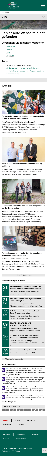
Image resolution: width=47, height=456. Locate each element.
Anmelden (6, 434)
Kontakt (17, 420)
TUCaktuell (7, 86)
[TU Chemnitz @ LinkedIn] (20, 410)
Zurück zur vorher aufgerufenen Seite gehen (23, 68)
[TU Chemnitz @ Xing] (27, 410)
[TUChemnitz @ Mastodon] (35, 410)
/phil (8, 53)
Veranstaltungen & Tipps (13, 281)
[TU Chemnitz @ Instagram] (13, 410)
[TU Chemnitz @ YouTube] (42, 410)
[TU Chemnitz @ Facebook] (5, 410)
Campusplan (31, 420)
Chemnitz (21, 425)
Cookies (6, 439)
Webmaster (6, 451)
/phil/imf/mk (11, 47)
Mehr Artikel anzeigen (25, 275)
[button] (40, 5)
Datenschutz (36, 434)
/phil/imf (9, 50)
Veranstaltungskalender (14, 359)
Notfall (5, 420)
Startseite (10, 55)
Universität (7, 425)
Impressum (21, 434)
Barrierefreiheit (21, 439)
